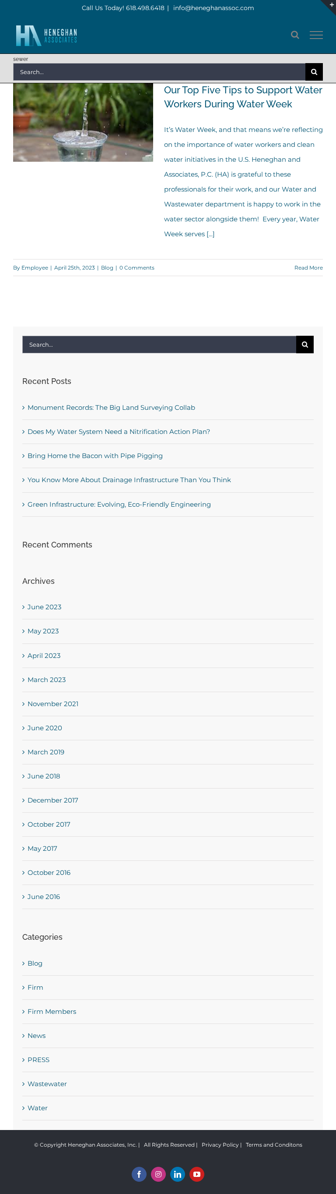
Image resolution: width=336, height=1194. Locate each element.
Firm (35, 987)
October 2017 (49, 824)
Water (38, 1108)
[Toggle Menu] (316, 35)
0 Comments (136, 267)
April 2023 (44, 655)
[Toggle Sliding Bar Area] (328, 8)
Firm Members (52, 1011)
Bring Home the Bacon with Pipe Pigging (95, 455)
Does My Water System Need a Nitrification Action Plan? (119, 431)
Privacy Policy (220, 1144)
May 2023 (43, 631)
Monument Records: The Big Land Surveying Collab (111, 407)
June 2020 (45, 728)
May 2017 (42, 848)
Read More (308, 267)
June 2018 (44, 776)
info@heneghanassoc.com (213, 8)
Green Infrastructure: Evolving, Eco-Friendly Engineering (119, 504)
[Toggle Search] (295, 34)
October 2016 (49, 872)
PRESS (38, 1059)
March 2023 (47, 679)
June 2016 (44, 896)
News (37, 1035)
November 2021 (53, 704)
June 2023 (44, 607)
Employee (34, 267)
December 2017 (53, 800)
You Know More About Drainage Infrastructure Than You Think (129, 480)
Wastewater (47, 1084)
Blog (107, 267)
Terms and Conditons (274, 1144)
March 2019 (46, 752)
